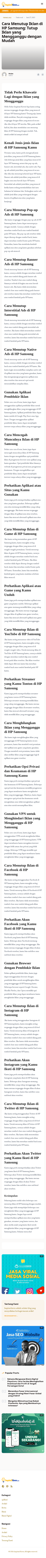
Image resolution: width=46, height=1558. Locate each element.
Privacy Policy (7, 1537)
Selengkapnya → (11, 1316)
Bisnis (4, 1512)
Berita (4, 1508)
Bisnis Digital (7, 1516)
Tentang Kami (7, 1541)
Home (4, 1528)
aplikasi (4, 1500)
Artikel (4, 1504)
